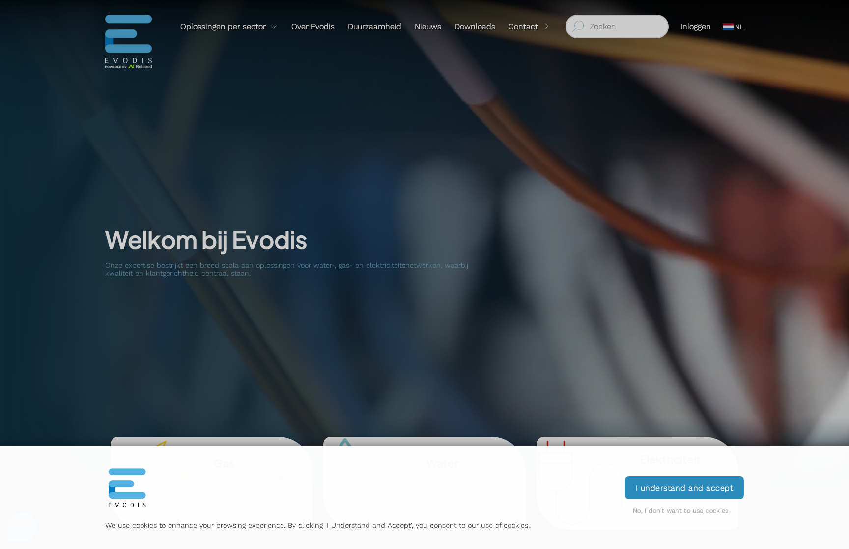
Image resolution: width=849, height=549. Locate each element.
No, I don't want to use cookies (681, 510)
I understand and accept (684, 487)
